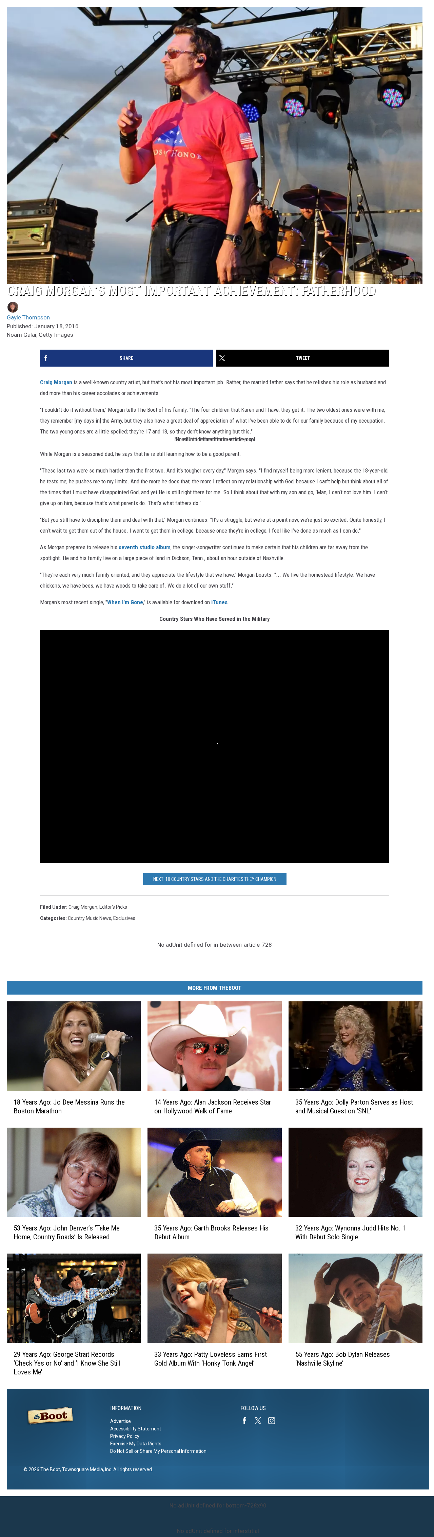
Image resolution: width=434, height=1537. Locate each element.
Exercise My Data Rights (135, 1443)
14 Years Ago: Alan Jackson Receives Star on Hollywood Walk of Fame (212, 1106)
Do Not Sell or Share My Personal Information (158, 1451)
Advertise (120, 1421)
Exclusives (124, 918)
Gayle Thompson (28, 317)
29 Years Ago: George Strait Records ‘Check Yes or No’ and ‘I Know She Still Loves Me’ (67, 1363)
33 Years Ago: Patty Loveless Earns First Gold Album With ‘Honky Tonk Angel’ (210, 1358)
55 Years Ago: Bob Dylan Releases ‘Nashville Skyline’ (342, 1358)
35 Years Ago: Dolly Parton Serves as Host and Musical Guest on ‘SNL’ (354, 1106)
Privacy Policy (124, 1436)
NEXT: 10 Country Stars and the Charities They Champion (214, 879)
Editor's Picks (113, 907)
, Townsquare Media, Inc (85, 1469)
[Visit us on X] (261, 1420)
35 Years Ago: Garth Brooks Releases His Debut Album (211, 1232)
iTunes (219, 602)
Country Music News (89, 918)
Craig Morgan (56, 382)
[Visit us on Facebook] (247, 1420)
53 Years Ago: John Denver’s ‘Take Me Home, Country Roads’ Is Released (67, 1232)
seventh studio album (145, 547)
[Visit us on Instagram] (274, 1420)
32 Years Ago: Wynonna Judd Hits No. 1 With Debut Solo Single (350, 1232)
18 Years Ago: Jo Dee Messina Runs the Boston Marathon (69, 1106)
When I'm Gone (125, 602)
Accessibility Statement (135, 1428)
